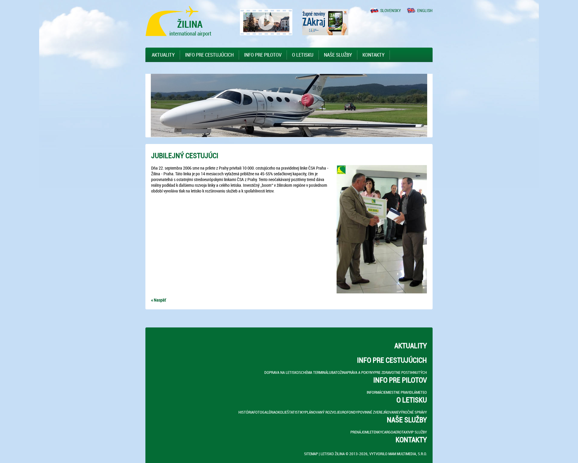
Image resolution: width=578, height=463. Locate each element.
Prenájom (359, 432)
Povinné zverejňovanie (378, 412)
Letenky (375, 432)
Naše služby (338, 54)
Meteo (421, 392)
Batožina (339, 372)
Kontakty (373, 54)
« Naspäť (158, 300)
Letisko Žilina (333, 453)
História (245, 412)
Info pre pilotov (262, 54)
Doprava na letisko (281, 372)
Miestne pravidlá (401, 392)
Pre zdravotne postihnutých (400, 372)
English (425, 10)
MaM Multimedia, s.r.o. (407, 453)
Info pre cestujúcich (209, 54)
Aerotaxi (401, 432)
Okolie (281, 412)
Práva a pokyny (360, 372)
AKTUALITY (163, 54)
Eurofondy (348, 412)
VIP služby (418, 432)
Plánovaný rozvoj (321, 412)
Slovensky (390, 10)
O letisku (302, 54)
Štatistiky (296, 412)
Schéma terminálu (315, 372)
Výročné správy (413, 412)
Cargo (387, 432)
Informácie (376, 392)
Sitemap (311, 453)
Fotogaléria (264, 412)
